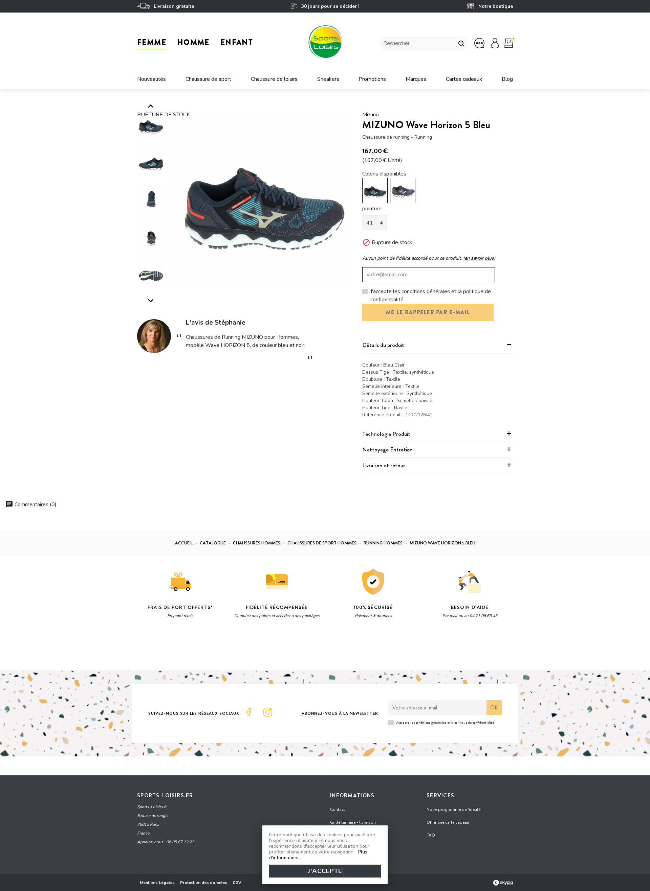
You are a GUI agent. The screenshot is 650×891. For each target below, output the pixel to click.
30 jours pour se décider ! (329, 6)
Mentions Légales (157, 882)
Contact (337, 809)
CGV (237, 882)
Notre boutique (495, 6)
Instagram (268, 712)
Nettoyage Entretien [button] (387, 449)
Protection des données (203, 882)
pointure (372, 208)
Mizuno (370, 114)
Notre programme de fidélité (453, 809)
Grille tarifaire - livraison (353, 822)
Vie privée (201, 649)
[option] (263, 199)
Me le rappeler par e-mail (428, 312)
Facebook (249, 712)
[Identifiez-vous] (495, 43)
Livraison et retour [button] (383, 465)
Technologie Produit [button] (386, 434)
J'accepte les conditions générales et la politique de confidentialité (430, 295)
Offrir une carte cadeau (448, 822)
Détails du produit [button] (383, 345)
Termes (222, 649)
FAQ (431, 835)
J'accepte (325, 871)
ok (494, 707)
